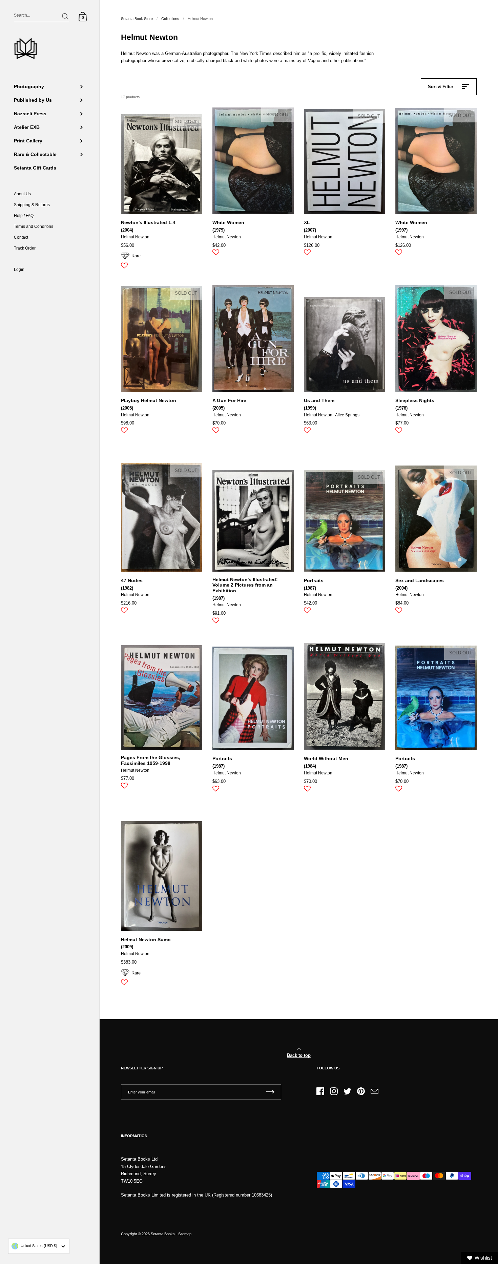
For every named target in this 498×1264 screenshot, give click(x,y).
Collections (170, 19)
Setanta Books (163, 1234)
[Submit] (65, 16)
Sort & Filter (440, 86)
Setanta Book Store (137, 19)
